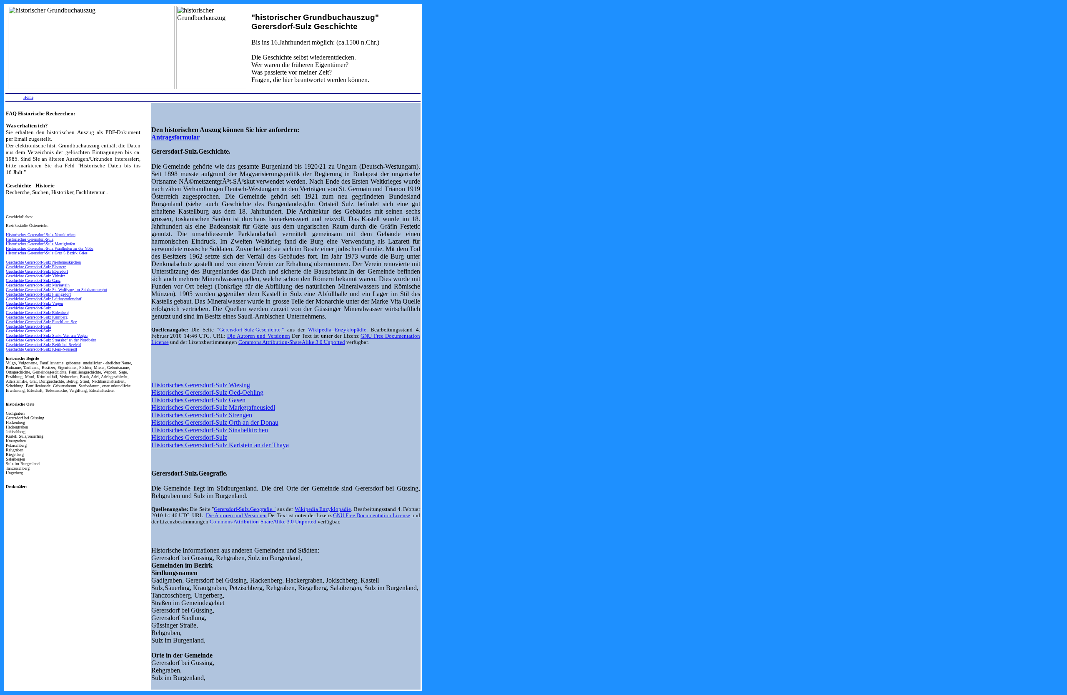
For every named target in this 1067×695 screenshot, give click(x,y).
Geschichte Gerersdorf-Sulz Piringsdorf (38, 294)
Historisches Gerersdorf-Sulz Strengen (201, 414)
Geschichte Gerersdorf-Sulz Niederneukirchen (43, 262)
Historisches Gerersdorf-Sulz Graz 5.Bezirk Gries (47, 253)
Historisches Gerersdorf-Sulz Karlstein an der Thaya (220, 444)
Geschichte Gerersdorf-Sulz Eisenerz (36, 266)
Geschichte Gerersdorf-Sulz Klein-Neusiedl (41, 349)
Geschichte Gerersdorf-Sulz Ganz (33, 280)
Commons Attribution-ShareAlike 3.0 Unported (291, 342)
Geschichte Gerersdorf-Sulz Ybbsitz (35, 276)
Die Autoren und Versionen (258, 336)
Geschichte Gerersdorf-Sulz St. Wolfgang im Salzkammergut (56, 289)
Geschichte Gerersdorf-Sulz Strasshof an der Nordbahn (51, 340)
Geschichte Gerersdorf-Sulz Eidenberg (37, 312)
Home (28, 97)
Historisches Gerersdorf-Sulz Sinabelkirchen (209, 429)
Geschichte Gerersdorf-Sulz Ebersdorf (37, 271)
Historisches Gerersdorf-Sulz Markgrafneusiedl (213, 407)
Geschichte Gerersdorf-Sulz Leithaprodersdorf (43, 298)
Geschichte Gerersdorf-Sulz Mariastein (38, 285)
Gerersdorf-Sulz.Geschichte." (251, 330)
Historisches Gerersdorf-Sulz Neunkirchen (40, 234)
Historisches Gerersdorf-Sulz (29, 239)
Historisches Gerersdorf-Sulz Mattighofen (40, 244)
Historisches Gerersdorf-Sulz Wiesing (200, 385)
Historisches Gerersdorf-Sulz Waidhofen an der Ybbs (49, 248)
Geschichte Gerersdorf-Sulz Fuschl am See (41, 321)
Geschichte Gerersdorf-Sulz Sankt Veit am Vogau (47, 335)
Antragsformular (175, 137)
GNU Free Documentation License (371, 515)
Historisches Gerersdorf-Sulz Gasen (198, 400)
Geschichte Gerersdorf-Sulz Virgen (34, 303)
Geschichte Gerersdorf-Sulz (28, 308)
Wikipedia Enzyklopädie (337, 330)
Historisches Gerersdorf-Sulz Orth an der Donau (214, 422)
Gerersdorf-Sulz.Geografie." (245, 509)
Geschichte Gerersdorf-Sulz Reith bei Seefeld (43, 344)
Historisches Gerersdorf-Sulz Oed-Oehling (207, 392)
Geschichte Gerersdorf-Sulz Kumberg (37, 317)
